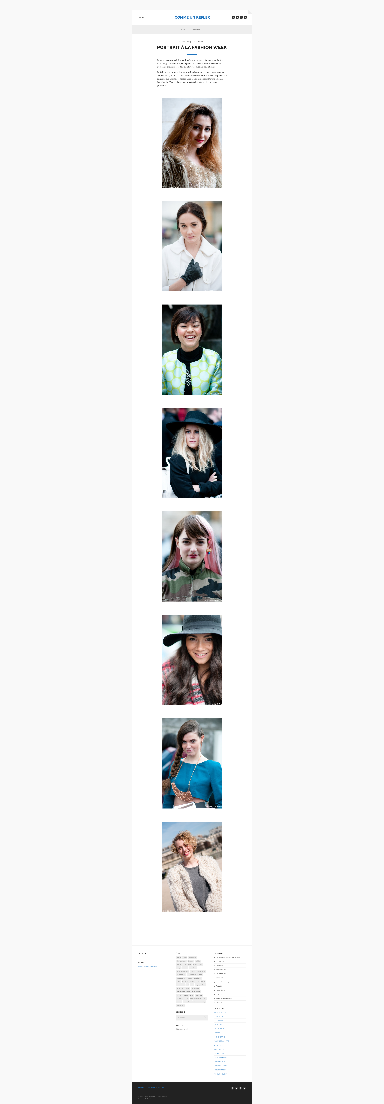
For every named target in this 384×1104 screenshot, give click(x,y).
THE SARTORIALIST (220, 1074)
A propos (141, 1087)
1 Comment (199, 42)
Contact (161, 1087)
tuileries (179, 1002)
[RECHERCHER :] (192, 1018)
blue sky (190, 961)
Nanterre (185, 981)
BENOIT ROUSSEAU (220, 1012)
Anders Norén (149, 1099)
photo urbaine (196, 991)
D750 (200, 964)
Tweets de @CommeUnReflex (148, 966)
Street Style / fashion (223, 998)
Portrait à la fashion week (192, 47)
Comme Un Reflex (192, 17)
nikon (203, 981)
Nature (218, 978)
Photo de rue (196, 988)
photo (188, 988)
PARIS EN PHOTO (219, 1049)
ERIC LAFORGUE (219, 1028)
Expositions (219, 974)
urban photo (187, 1002)
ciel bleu (179, 964)
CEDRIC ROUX (218, 1016)
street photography (182, 998)
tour (205, 998)
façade (193, 971)
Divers (218, 965)
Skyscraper (199, 995)
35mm (185, 957)
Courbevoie (187, 964)
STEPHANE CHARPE (220, 1066)
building (198, 961)
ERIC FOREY (218, 1024)
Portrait (218, 986)
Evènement (219, 969)
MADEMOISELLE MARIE (221, 1041)
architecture (192, 957)
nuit (187, 985)
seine (192, 995)
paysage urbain (200, 985)
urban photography (199, 1002)
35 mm (179, 957)
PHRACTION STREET (221, 1057)
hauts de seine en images (184, 978)
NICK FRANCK (218, 1045)
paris (192, 985)
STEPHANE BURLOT (220, 1062)
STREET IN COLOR (220, 1070)
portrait (179, 995)
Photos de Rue (221, 982)
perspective (180, 988)
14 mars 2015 (185, 42)
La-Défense (197, 978)
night (197, 981)
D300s (195, 964)
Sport (218, 994)
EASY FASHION (219, 1020)
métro (178, 981)
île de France (181, 1005)
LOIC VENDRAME (219, 1037)
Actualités (151, 1087)
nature (192, 981)
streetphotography (196, 998)
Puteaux (185, 995)
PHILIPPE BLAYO (219, 1053)
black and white (181, 961)
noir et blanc (180, 985)
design (179, 968)
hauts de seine (181, 974)
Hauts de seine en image (195, 974)
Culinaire (219, 961)
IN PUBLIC (217, 1033)
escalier (185, 968)
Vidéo (218, 1002)
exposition (193, 968)
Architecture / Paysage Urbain (226, 957)
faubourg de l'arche (183, 971)
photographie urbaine (183, 991)
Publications (220, 990)
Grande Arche (201, 971)
